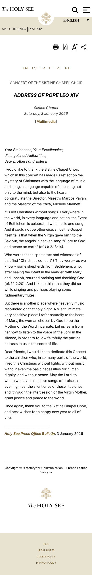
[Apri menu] (86, 10)
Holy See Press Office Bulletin (29, 433)
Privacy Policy (46, 562)
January (35, 29)
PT (67, 68)
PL (58, 68)
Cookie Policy (46, 556)
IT (50, 68)
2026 (23, 29)
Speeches (10, 29)
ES (34, 68)
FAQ (46, 544)
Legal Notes (46, 550)
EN (25, 68)
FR (43, 68)
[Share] (84, 48)
